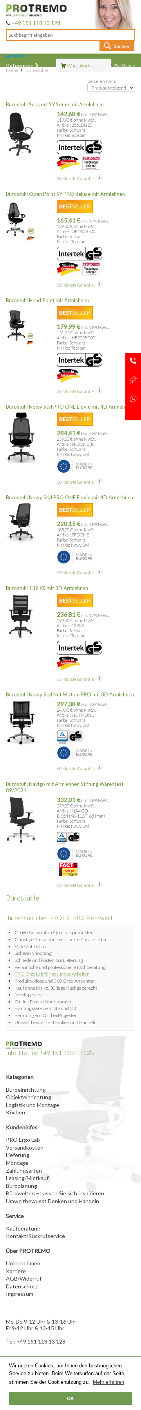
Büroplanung (21, 1185)
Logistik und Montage (32, 1104)
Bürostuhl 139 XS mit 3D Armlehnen (47, 588)
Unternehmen (23, 1263)
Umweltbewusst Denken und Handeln (52, 1201)
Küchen (15, 1112)
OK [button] (70, 1398)
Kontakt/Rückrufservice (35, 1235)
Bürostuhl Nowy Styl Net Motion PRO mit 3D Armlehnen (70, 694)
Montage (17, 1162)
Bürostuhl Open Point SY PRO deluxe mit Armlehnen (65, 194)
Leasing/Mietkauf (27, 1178)
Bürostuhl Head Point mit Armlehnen (47, 300)
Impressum (19, 1293)
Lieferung (17, 1155)
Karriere (16, 1271)
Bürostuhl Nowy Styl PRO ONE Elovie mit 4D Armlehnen (69, 407)
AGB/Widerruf (24, 1278)
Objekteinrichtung (28, 1097)
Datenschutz (22, 1286)
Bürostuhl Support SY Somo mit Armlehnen (55, 104)
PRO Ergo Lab (23, 1139)
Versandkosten (24, 1147)
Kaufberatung (23, 1228)
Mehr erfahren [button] (108, 1382)
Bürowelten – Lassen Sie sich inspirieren (55, 1193)
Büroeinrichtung (26, 1089)
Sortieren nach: (101, 81)
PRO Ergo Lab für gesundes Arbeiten (52, 974)
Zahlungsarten (24, 1170)
